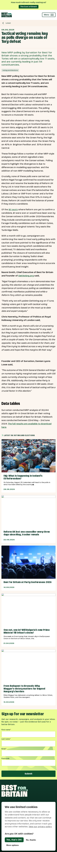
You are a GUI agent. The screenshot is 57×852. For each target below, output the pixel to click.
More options (12, 845)
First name (6, 730)
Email (3, 749)
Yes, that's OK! (14, 839)
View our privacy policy (40, 826)
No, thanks (31, 840)
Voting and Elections (10, 70)
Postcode (5, 758)
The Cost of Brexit (28, 7)
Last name (6, 739)
